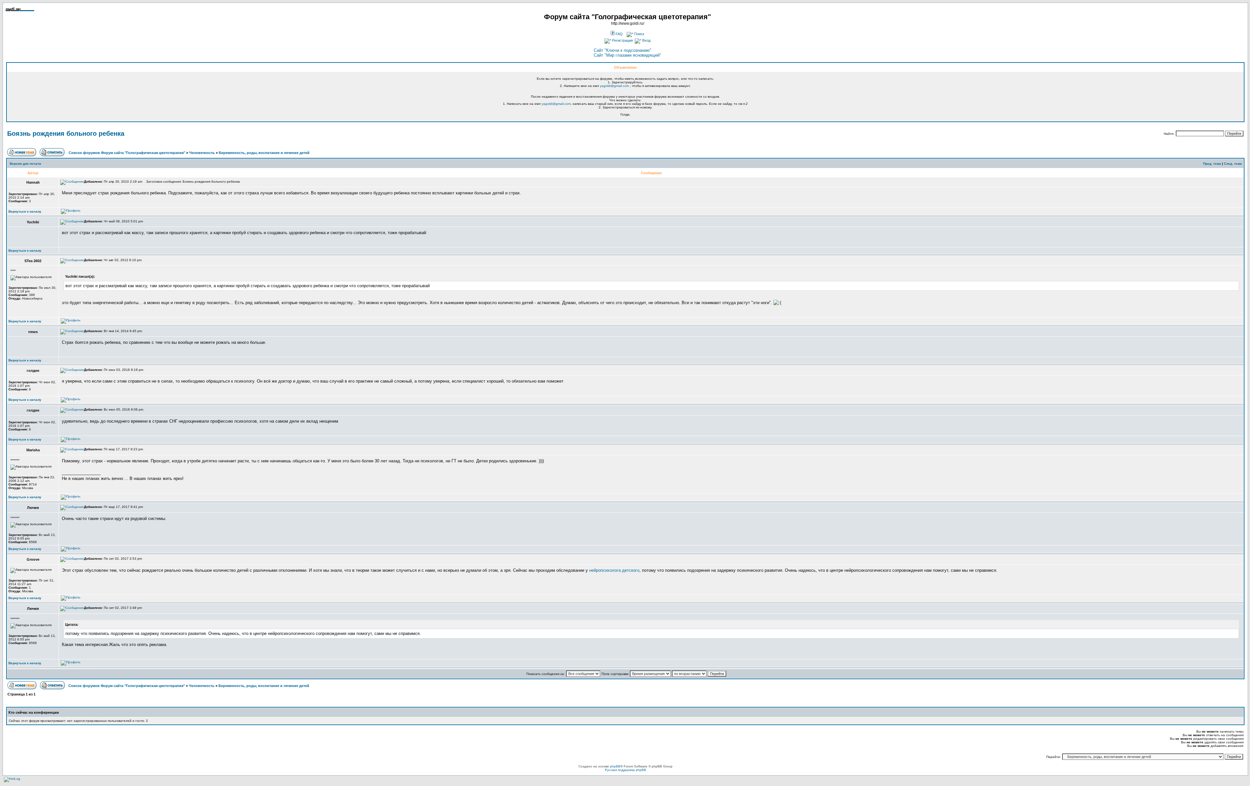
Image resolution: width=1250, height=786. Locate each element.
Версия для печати (25, 163)
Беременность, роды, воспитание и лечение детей (264, 153)
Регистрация (622, 40)
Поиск (638, 34)
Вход (645, 40)
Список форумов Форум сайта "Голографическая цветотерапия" (127, 153)
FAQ (619, 34)
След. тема (1233, 163)
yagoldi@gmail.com (614, 86)
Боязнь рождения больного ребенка (65, 133)
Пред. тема (1212, 163)
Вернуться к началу (24, 211)
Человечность (202, 153)
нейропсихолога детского (614, 570)
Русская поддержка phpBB (625, 770)
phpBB (615, 766)
